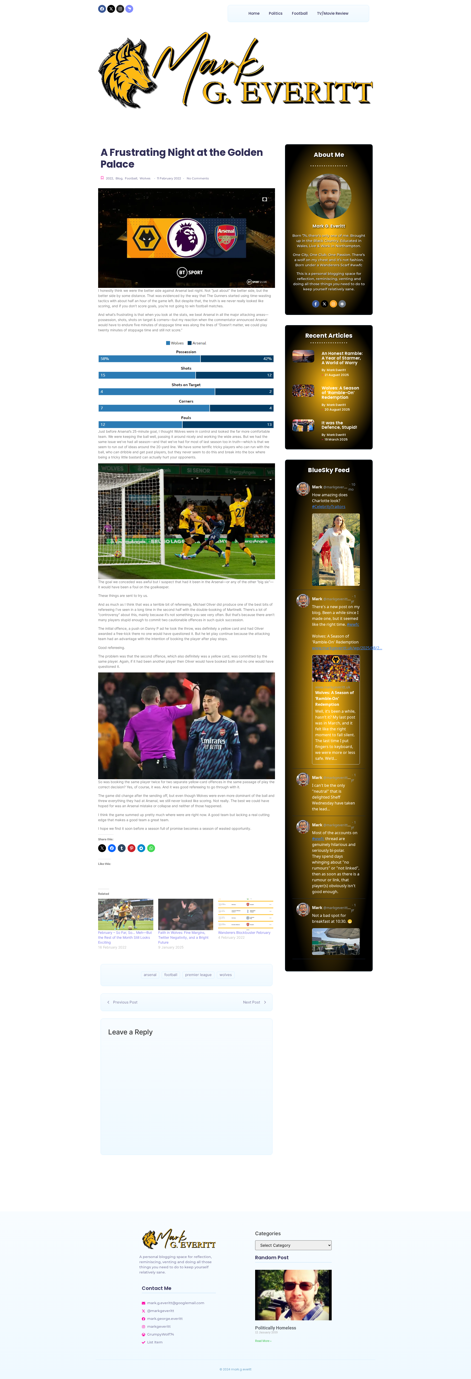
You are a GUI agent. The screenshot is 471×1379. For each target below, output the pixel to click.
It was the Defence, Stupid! (339, 425)
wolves (226, 974)
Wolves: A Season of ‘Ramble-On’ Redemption (340, 393)
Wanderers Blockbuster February (244, 932)
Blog (119, 178)
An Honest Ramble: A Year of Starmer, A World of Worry (342, 358)
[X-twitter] (111, 9)
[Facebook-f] (315, 304)
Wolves (145, 178)
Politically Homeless (275, 1327)
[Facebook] (102, 9)
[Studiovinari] (129, 9)
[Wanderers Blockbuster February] (245, 914)
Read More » (263, 1341)
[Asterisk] (342, 304)
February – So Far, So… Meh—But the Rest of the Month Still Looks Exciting (125, 937)
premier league (198, 974)
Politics (276, 13)
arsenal (150, 974)
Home (254, 13)
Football (300, 13)
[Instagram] (120, 9)
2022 (110, 178)
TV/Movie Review (332, 13)
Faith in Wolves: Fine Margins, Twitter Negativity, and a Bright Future (183, 937)
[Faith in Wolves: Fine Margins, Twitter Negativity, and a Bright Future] (185, 914)
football (170, 974)
